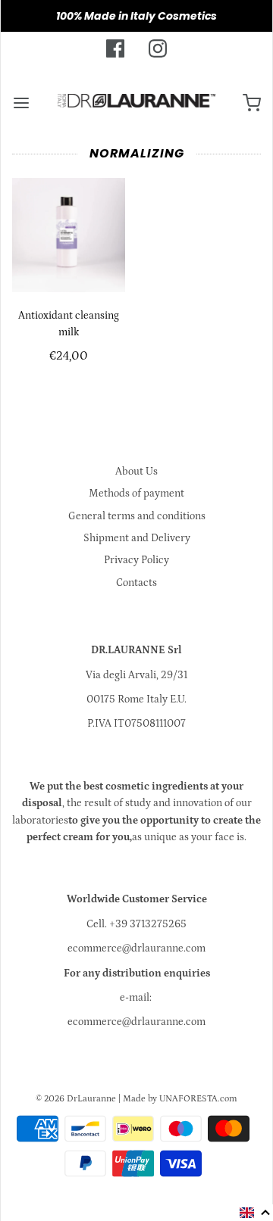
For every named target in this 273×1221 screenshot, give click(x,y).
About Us (136, 472)
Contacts (136, 583)
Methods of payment (136, 493)
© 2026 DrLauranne (76, 1099)
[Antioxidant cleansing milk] (68, 234)
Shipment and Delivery (136, 538)
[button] (255, 1212)
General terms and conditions (137, 516)
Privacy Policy (136, 560)
